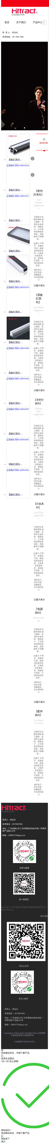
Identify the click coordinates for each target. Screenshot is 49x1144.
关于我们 (21, 22)
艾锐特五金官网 (28, 4)
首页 (6, 22)
